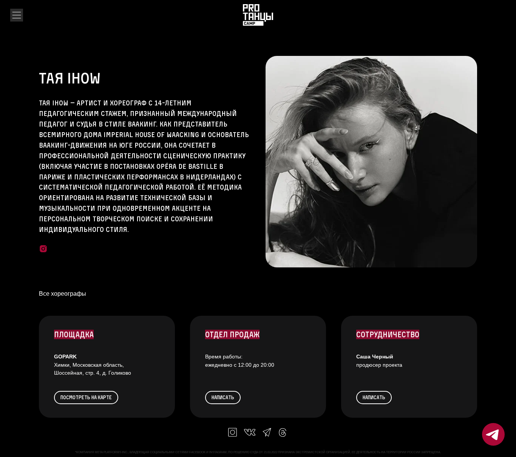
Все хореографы (62, 293)
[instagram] (43, 248)
